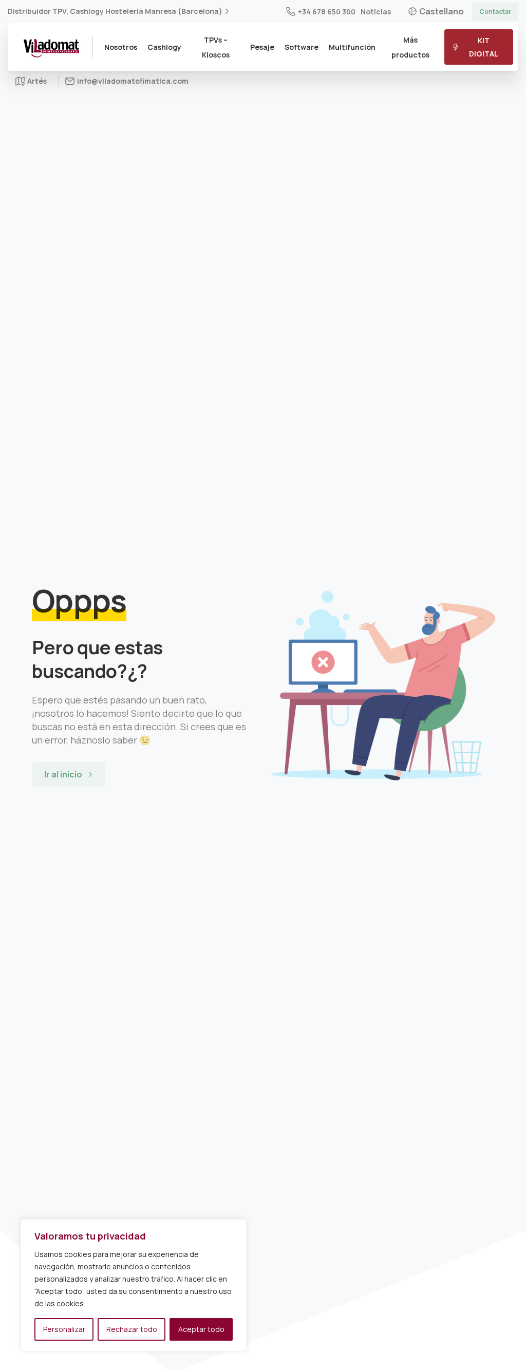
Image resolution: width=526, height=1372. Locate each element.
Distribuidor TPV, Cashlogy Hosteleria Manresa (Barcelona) (115, 11)
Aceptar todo (201, 1329)
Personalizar (64, 1329)
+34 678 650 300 (326, 11)
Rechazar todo (131, 1329)
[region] (134, 1285)
